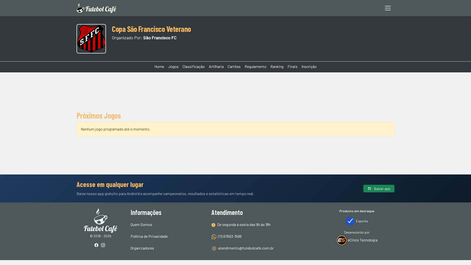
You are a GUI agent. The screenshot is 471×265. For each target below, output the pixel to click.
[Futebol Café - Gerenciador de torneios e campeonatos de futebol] (96, 8)
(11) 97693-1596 (229, 236)
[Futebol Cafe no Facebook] (97, 245)
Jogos (173, 66)
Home (159, 66)
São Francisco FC (160, 37)
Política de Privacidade (149, 236)
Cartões (234, 66)
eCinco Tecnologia (362, 240)
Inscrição (309, 66)
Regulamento (255, 66)
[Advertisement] (235, 91)
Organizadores (142, 248)
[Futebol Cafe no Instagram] (104, 245)
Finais (293, 66)
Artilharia (216, 66)
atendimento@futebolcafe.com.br (246, 248)
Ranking (277, 66)
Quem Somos (141, 224)
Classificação (194, 66)
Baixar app (381, 188)
